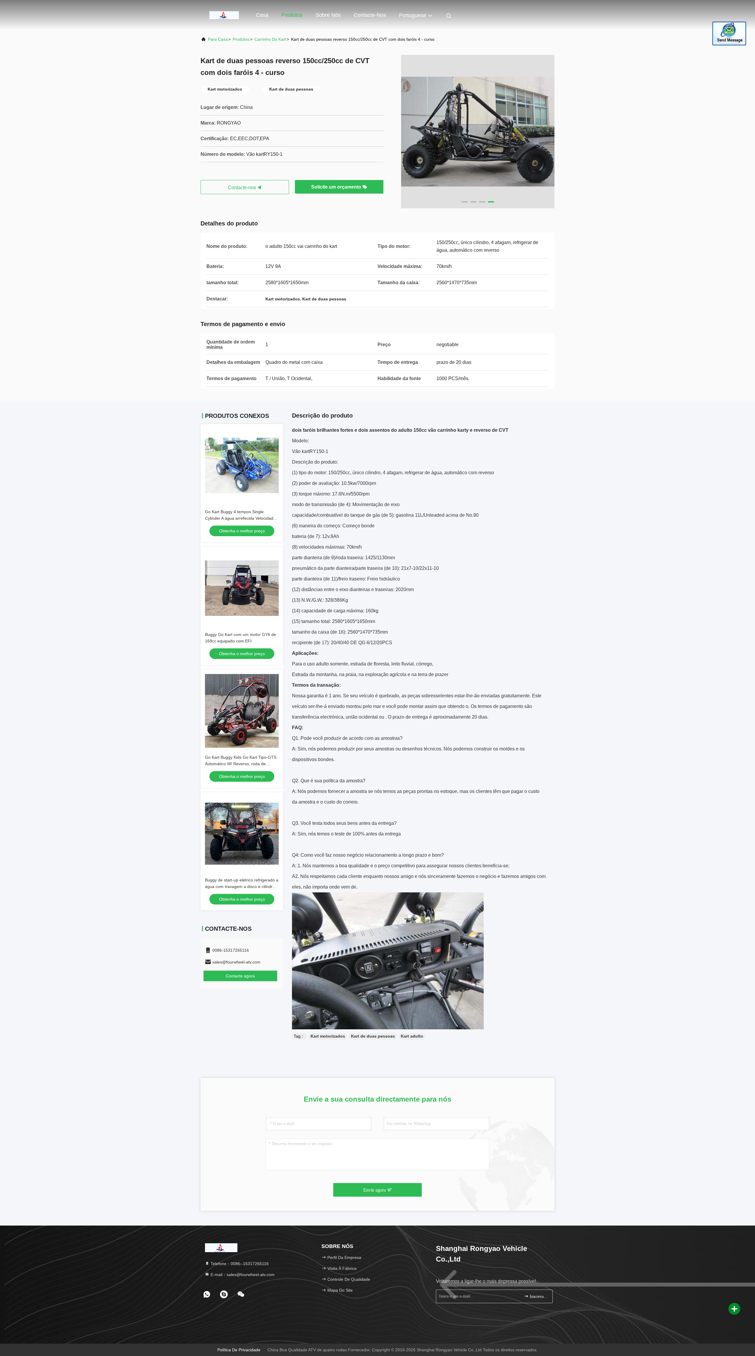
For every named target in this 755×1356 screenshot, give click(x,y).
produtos (241, 39)
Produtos (292, 15)
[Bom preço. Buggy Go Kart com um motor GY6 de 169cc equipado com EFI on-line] (242, 588)
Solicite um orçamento (336, 186)
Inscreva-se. (538, 1296)
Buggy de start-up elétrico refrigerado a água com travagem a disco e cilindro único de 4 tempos (241, 886)
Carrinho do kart (270, 39)
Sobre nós (328, 15)
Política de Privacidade (238, 1349)
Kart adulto (412, 1036)
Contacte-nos (370, 15)
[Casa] (224, 14)
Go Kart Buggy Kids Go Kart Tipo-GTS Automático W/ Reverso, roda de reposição (240, 764)
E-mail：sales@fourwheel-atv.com (242, 1274)
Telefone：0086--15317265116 (239, 1263)
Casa (262, 15)
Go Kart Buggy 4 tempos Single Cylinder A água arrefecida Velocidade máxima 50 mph (240, 518)
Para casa (218, 39)
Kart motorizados (328, 1036)
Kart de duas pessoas (373, 1036)
